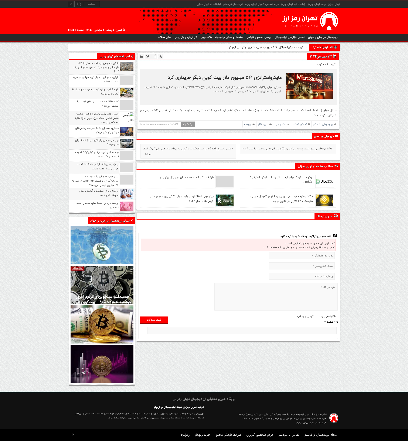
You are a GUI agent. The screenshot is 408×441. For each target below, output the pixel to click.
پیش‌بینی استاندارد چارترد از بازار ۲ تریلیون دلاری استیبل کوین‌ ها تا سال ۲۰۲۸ (181, 198)
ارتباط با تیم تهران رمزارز (293, 4)
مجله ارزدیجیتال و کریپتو (321, 434)
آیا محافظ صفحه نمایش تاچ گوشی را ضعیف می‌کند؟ (98, 104)
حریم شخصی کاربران (259, 434)
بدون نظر (263, 124)
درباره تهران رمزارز (317, 4)
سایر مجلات (164, 37)
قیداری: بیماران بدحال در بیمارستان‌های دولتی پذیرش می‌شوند (97, 130)
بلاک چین (206, 37)
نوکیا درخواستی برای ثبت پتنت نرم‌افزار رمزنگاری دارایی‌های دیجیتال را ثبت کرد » (287, 148)
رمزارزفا (185, 434)
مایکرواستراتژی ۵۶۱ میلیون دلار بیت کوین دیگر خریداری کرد (225, 77)
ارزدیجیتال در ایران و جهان (323, 37)
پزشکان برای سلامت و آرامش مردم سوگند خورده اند (99, 193)
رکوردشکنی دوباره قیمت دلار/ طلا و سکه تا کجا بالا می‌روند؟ (95, 91)
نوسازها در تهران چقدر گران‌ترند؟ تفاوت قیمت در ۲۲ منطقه (97, 154)
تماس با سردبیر (289, 434)
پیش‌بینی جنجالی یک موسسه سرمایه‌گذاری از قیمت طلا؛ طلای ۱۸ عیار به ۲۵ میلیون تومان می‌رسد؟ (95, 181)
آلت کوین (303, 47)
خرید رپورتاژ (202, 434)
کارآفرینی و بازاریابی (185, 37)
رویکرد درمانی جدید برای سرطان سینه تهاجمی (97, 205)
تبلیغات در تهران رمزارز (209, 4)
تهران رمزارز (334, 4)
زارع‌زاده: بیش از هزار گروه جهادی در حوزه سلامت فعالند (96, 79)
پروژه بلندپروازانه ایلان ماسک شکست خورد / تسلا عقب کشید (98, 166)
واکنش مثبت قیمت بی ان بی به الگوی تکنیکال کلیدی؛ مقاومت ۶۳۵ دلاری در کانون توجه (281, 198)
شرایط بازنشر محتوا (233, 4)
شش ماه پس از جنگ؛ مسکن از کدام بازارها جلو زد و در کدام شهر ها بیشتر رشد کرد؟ (96, 67)
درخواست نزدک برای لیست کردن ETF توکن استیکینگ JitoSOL (280, 179)
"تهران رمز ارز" (298, 414)
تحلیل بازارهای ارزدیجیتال (290, 37)
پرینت (248, 124)
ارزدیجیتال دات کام (323, 124)
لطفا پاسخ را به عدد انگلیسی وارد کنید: (316, 316)
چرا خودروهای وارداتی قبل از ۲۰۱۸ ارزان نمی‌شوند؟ (97, 142)
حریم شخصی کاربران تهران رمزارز (262, 4)
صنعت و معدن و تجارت (229, 37)
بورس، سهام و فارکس (258, 37)
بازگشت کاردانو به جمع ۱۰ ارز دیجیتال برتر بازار (187, 177)
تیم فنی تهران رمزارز (304, 422)
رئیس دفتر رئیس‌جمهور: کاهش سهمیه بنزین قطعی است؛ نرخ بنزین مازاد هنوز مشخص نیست (97, 118)
